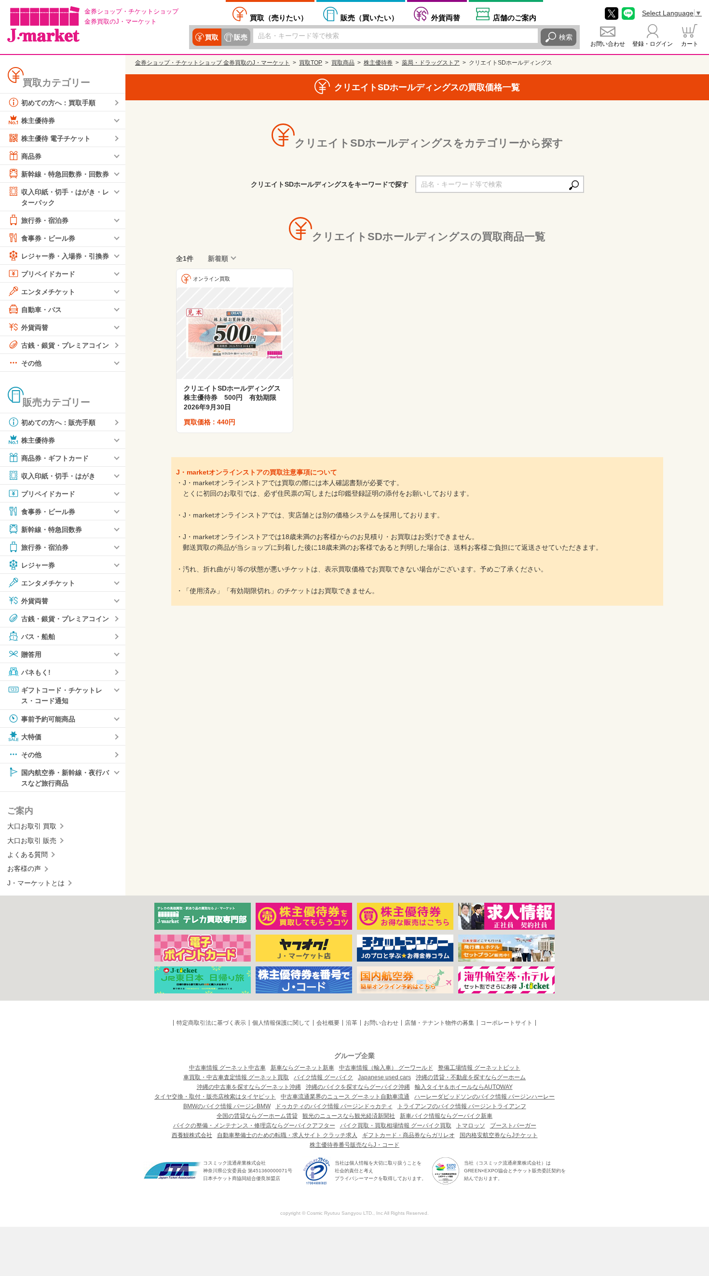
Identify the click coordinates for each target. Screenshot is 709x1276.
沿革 (351, 1022)
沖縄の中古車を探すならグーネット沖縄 (249, 1087)
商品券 (31, 156)
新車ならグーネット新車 (302, 1067)
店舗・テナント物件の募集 (439, 1022)
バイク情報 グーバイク (323, 1077)
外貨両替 (445, 17)
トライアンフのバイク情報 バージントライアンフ (461, 1106)
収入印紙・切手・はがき (58, 476)
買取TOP (310, 62)
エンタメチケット (48, 292)
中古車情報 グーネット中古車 (227, 1067)
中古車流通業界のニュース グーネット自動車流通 (345, 1096)
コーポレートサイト (506, 1022)
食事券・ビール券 (48, 238)
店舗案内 (514, 17)
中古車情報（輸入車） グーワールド (386, 1067)
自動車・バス (41, 309)
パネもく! (36, 672)
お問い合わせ (607, 44)
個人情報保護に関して (281, 1022)
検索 (566, 37)
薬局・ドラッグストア (431, 62)
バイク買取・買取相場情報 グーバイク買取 (395, 1125)
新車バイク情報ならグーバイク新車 (446, 1116)
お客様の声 (24, 868)
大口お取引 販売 (31, 840)
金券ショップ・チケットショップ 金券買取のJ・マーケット (212, 62)
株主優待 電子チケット (56, 138)
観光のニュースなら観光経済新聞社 (348, 1116)
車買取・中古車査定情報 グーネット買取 (236, 1077)
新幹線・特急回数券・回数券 (65, 174)
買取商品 (342, 62)
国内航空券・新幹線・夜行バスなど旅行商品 (65, 777)
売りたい (279, 17)
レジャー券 (38, 565)
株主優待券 (38, 120)
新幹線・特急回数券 (51, 529)
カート (689, 44)
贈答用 (31, 654)
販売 (240, 37)
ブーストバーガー (513, 1125)
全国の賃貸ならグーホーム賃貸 (257, 1116)
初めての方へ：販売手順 (58, 422)
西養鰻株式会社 (192, 1135)
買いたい (369, 17)
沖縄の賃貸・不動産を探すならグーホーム (471, 1077)
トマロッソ (470, 1125)
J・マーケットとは (36, 883)
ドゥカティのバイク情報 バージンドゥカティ (334, 1106)
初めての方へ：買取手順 (58, 103)
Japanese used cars (384, 1077)
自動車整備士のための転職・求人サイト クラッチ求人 (287, 1135)
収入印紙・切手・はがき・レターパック (65, 197)
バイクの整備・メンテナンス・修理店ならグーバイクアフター (254, 1125)
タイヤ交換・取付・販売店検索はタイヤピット (215, 1096)
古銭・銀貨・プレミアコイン (65, 345)
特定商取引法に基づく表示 (211, 1022)
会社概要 (328, 1022)
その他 (31, 363)
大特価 (31, 736)
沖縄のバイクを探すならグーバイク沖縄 (358, 1087)
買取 (211, 37)
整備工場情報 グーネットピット (479, 1067)
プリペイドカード (48, 274)
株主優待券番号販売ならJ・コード (354, 1144)
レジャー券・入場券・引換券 (65, 256)
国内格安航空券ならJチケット (499, 1135)
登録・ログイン (652, 44)
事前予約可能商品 (48, 718)
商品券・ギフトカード (55, 458)
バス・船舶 (38, 636)
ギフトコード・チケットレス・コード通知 (61, 695)
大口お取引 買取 (31, 826)
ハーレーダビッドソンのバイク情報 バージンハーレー (484, 1096)
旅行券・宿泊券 (44, 220)
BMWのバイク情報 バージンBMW (227, 1106)
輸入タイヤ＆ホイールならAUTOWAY (464, 1087)
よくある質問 (27, 854)
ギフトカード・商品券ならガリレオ (408, 1135)
